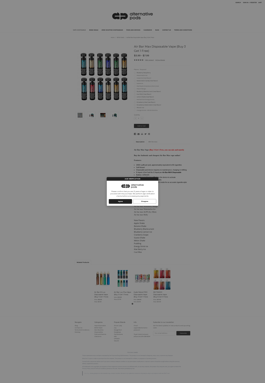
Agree (120, 201)
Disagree (144, 201)
